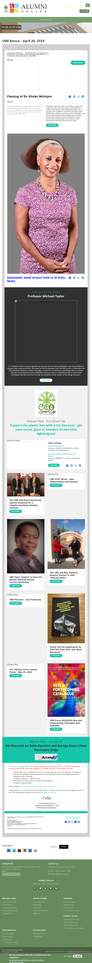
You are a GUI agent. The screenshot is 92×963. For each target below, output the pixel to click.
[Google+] (19, 852)
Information (37, 908)
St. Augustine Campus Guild (73, 928)
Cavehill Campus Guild (71, 919)
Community (37, 905)
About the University (9, 902)
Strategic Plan (7, 913)
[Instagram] (25, 852)
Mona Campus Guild (71, 922)
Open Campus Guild (71, 925)
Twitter (40, 888)
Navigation (46, 20)
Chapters (53, 847)
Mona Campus (69, 905)
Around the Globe (39, 902)
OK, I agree (67, 956)
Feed (56, 888)
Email (4, 871)
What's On (37, 913)
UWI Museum (38, 936)
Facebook (35, 888)
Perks (63, 847)
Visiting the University (41, 910)
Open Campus (69, 908)
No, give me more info (16, 962)
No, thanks (77, 956)
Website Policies (72, 953)
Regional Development (10, 908)
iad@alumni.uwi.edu (62, 874)
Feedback (81, 953)
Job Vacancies (8, 905)
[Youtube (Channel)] (35, 852)
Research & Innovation (10, 910)
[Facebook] (9, 852)
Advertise (87, 953)
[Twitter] (14, 852)
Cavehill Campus (69, 902)
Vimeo (51, 888)
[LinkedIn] (30, 852)
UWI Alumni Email (40, 934)
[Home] (25, 8)
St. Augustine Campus (71, 910)
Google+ (45, 888)
